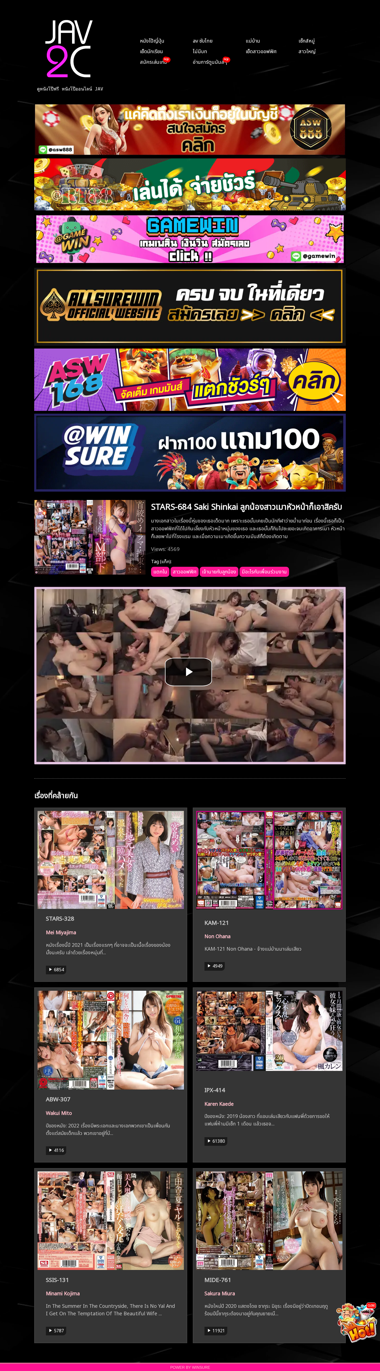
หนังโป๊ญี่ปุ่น (152, 40)
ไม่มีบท (200, 50)
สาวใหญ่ (307, 50)
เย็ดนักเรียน (151, 50)
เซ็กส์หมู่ (306, 40)
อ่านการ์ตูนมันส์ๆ (210, 61)
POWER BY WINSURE (190, 1367)
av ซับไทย (203, 40)
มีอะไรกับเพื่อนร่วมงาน (264, 570)
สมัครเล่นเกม (153, 61)
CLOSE (371, 1305)
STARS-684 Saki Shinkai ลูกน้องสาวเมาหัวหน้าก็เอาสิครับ (246, 506)
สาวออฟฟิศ (184, 570)
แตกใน (160, 570)
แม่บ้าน (253, 40)
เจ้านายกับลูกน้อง (219, 570)
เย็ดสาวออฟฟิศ (261, 50)
